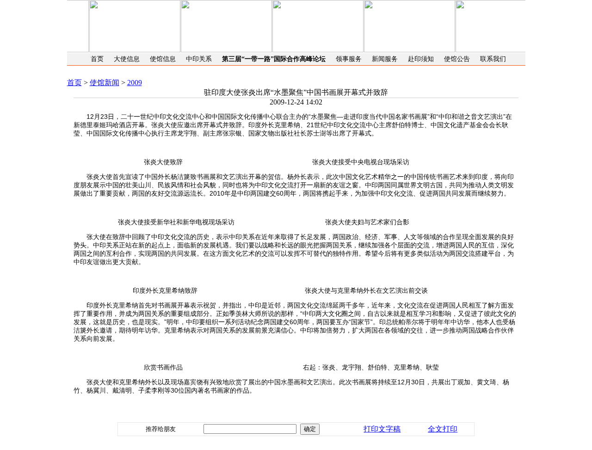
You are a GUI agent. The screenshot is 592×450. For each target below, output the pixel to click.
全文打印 (442, 429)
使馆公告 (457, 58)
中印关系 (199, 58)
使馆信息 (163, 58)
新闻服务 (385, 58)
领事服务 (349, 58)
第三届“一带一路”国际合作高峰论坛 (274, 58)
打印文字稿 (382, 429)
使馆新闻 (104, 82)
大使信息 (127, 58)
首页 (97, 58)
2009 (134, 82)
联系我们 (493, 58)
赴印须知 (421, 58)
